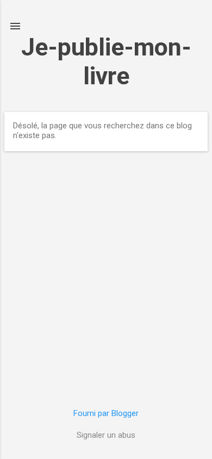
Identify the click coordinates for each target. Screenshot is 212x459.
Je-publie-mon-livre (106, 61)
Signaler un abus (106, 435)
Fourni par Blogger (106, 413)
